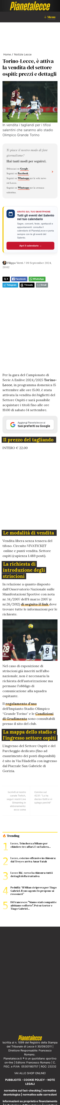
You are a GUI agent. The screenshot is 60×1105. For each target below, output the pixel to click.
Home (7, 54)
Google (24, 168)
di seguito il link (35, 604)
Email (43, 285)
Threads (28, 285)
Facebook (23, 173)
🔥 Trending (10, 836)
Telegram (11, 285)
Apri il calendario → (30, 245)
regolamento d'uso (21, 704)
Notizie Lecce (23, 54)
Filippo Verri (15, 262)
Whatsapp (24, 178)
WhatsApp (38, 279)
